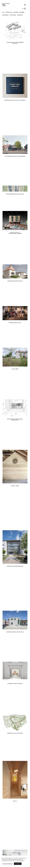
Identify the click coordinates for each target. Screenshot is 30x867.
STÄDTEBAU (13, 15)
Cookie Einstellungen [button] (7, 863)
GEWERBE (21, 12)
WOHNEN (15, 12)
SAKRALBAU (5, 15)
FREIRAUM (20, 15)
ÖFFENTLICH (9, 12)
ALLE (3, 12)
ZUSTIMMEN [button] (18, 863)
